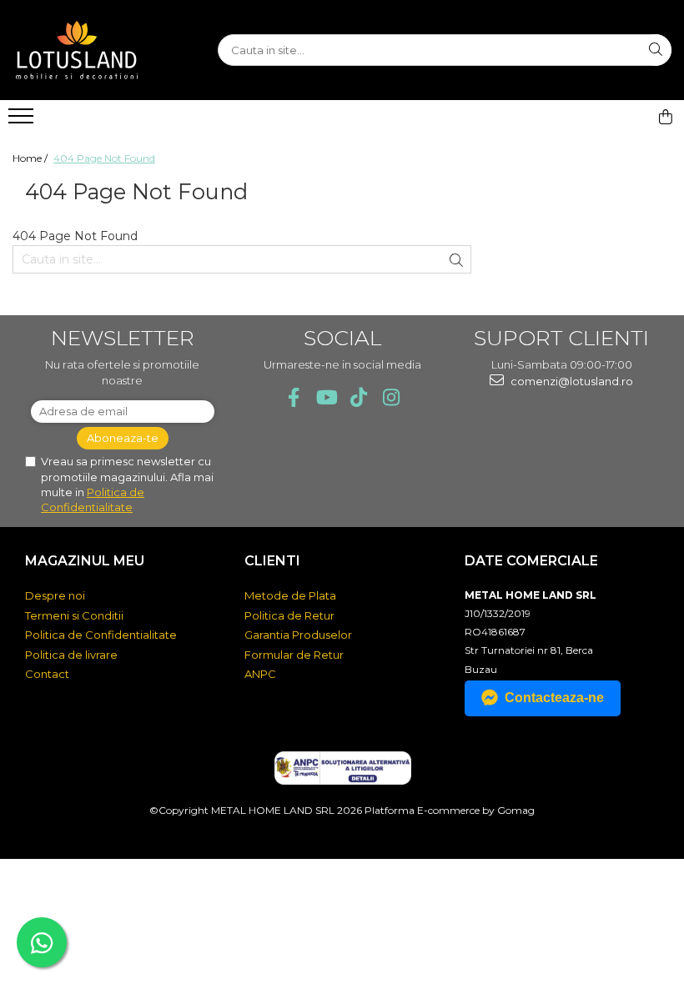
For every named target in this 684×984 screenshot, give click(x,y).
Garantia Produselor (298, 634)
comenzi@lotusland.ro (570, 381)
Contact (47, 673)
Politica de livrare (71, 654)
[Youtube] (325, 397)
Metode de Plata (290, 595)
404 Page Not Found (104, 158)
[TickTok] (358, 397)
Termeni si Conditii (74, 615)
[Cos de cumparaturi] (665, 116)
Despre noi (55, 595)
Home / (31, 158)
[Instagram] (390, 397)
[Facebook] (293, 397)
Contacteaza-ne (554, 697)
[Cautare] (655, 50)
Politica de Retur (289, 615)
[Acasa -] (96, 50)
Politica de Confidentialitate (101, 634)
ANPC (260, 673)
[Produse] (23, 120)
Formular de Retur (294, 654)
